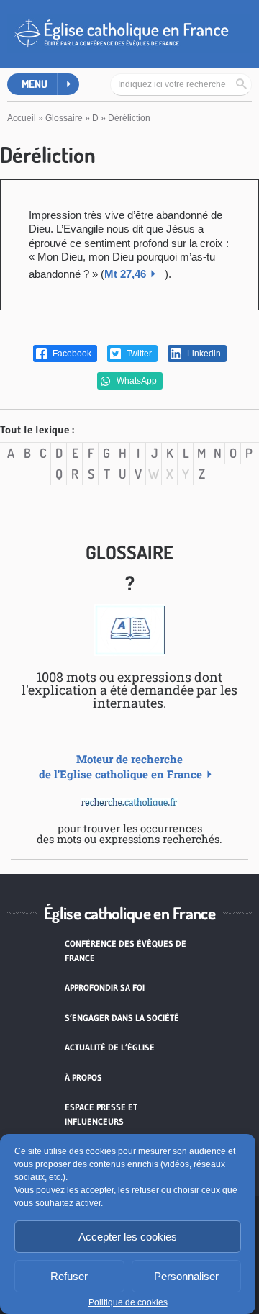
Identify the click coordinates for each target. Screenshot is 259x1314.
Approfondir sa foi (105, 987)
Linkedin (203, 353)
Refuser (69, 1276)
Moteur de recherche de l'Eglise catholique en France (120, 766)
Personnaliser (186, 1276)
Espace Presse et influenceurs (101, 1114)
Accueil (21, 118)
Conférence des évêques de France (125, 950)
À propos (83, 1077)
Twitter (138, 353)
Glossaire (64, 118)
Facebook (70, 353)
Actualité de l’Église (110, 1047)
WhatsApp (135, 381)
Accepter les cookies (127, 1236)
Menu (34, 84)
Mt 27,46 (125, 274)
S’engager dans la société (122, 1017)
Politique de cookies (128, 1302)
